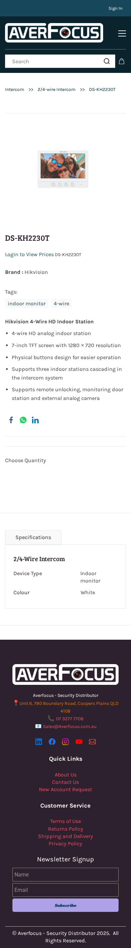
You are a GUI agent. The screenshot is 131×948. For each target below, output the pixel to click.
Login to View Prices (29, 254)
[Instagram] (65, 742)
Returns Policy (65, 829)
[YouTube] (79, 742)
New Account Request (65, 789)
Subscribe (66, 905)
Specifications (33, 537)
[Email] (92, 742)
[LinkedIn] (35, 420)
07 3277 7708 (70, 719)
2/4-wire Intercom (57, 89)
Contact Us (65, 782)
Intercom (14, 89)
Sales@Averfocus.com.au (69, 726)
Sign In (115, 8)
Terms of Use (65, 821)
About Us (66, 774)
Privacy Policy (65, 843)
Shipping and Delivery (65, 836)
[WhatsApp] (23, 420)
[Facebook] (11, 420)
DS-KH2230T (102, 89)
